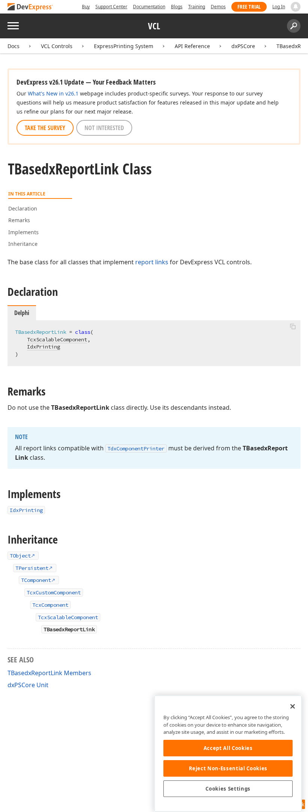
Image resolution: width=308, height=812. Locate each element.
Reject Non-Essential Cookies (228, 768)
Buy (86, 6)
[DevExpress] (30, 7)
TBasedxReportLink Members (49, 673)
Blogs (177, 6)
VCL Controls (56, 46)
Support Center (111, 6)
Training (196, 6)
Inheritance (23, 243)
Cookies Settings (228, 788)
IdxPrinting (43, 346)
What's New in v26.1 (53, 93)
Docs (14, 46)
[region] (228, 753)
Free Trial (249, 6)
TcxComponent (50, 604)
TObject (20, 555)
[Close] (292, 706)
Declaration (22, 208)
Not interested (104, 128)
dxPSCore (243, 46)
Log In (278, 6)
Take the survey (45, 128)
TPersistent (31, 568)
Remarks (19, 220)
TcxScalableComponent (57, 339)
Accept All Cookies (228, 748)
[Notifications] (295, 7)
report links (151, 262)
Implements (23, 232)
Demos (218, 6)
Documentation (149, 6)
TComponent (36, 580)
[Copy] (292, 326)
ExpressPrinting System (123, 46)
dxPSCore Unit (28, 685)
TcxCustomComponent (54, 592)
